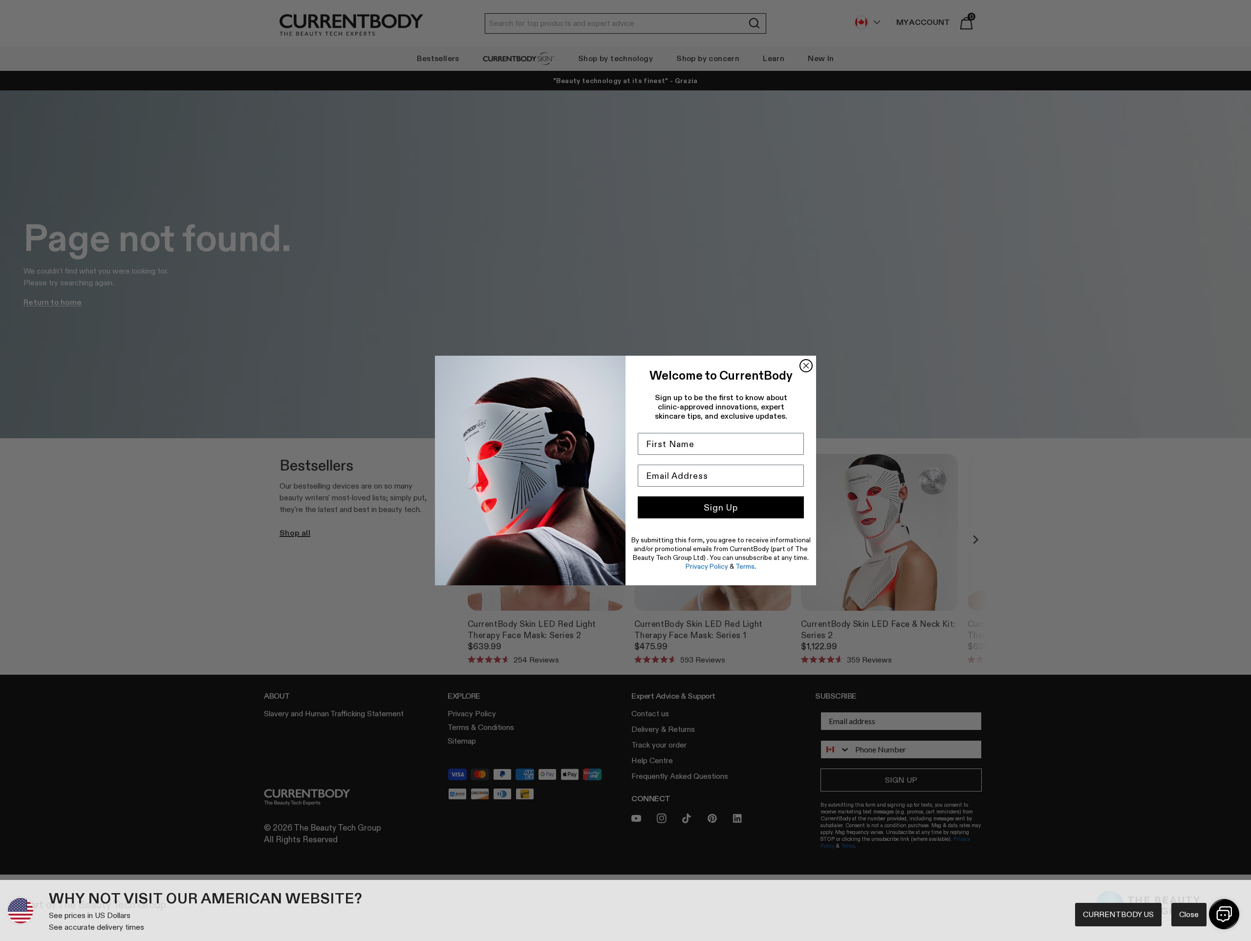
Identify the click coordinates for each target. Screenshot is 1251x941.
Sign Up (721, 507)
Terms (745, 566)
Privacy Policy (707, 566)
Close (1189, 914)
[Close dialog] (806, 366)
